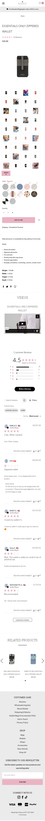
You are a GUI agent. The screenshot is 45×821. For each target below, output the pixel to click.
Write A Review (25, 389)
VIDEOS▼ (6, 173)
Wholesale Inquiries (23, 705)
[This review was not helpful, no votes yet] (38, 451)
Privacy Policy (22, 723)
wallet (23, 410)
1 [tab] (19, 680)
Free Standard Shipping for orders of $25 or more (24, 9)
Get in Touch (22, 719)
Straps (22, 742)
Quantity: (5, 208)
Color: (7, 181)
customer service (11, 410)
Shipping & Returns (22, 712)
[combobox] (32, 416)
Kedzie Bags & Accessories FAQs (22, 716)
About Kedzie (22, 709)
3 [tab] (25, 680)
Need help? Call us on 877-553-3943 (22, 812)
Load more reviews (22, 620)
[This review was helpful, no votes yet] (34, 451)
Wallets (22, 739)
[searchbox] (13, 400)
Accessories (22, 745)
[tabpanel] (33, 664)
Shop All (22, 752)
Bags (22, 735)
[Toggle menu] (3, 3)
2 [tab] (22, 680)
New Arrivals (22, 749)
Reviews (22, 702)
